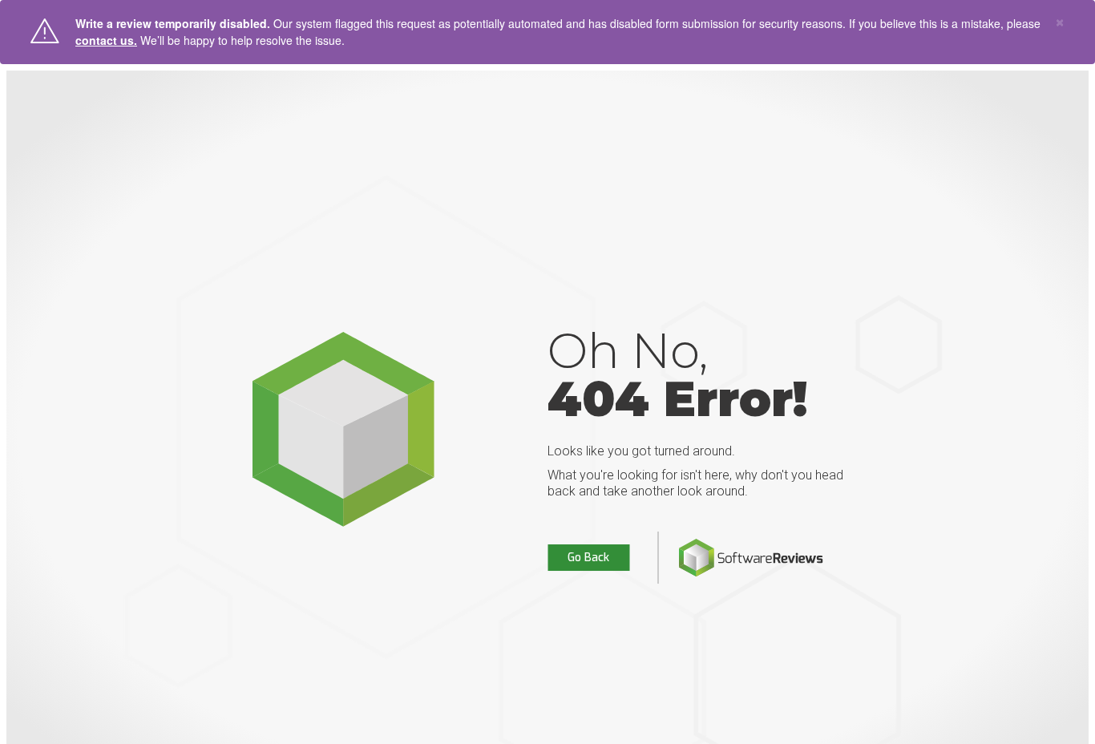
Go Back (588, 557)
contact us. (106, 40)
